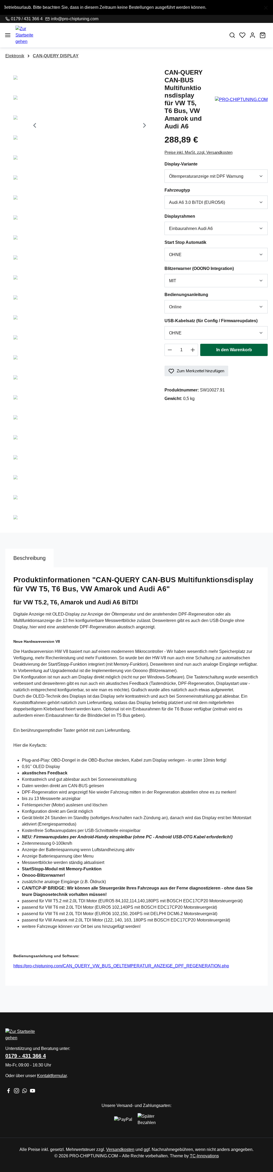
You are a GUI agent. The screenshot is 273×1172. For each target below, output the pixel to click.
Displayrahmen (191, 216)
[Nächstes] (144, 126)
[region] (136, 7)
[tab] (29, 558)
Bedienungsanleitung (197, 294)
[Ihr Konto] (252, 35)
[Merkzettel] (242, 35)
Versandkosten (120, 1149)
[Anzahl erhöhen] (193, 350)
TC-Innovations (204, 1156)
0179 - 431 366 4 (25, 1056)
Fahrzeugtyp (188, 190)
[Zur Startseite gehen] (118, 35)
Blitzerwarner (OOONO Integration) (210, 268)
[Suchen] (232, 35)
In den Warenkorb (234, 349)
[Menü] (8, 35)
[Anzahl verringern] (169, 350)
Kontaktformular (52, 1075)
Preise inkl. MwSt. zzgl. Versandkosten (198, 152)
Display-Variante (192, 163)
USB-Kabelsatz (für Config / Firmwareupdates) (216, 320)
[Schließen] (265, 6)
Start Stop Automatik (196, 242)
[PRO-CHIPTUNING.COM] (241, 99)
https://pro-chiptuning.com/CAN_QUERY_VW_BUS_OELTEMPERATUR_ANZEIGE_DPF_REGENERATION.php (121, 966)
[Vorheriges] (35, 126)
